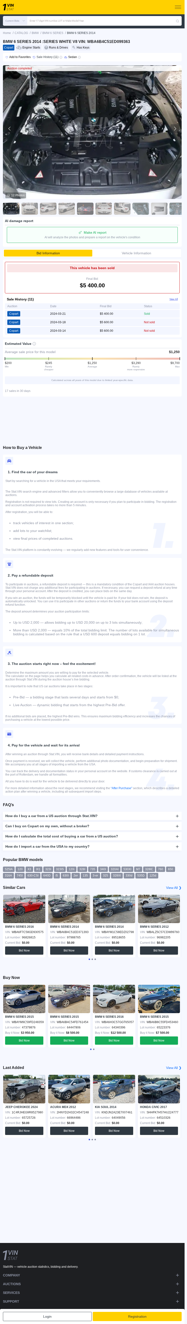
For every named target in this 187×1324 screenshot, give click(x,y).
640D (47, 875)
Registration (137, 1316)
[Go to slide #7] (122, 209)
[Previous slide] (9, 128)
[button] (15, 21)
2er (76, 875)
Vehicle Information (136, 253)
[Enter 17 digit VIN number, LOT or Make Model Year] (177, 21)
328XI (117, 875)
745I (20, 875)
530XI (127, 869)
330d (129, 875)
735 (92, 869)
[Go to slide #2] (29, 209)
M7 (138, 869)
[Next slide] (174, 128)
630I (66, 875)
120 (20, 869)
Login (47, 1316)
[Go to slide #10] (177, 209)
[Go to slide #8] (140, 209)
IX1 (38, 869)
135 (85, 875)
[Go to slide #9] (159, 209)
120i (72, 869)
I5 (57, 875)
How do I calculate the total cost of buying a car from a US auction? (61, 836)
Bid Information (48, 253)
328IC (149, 869)
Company (11, 1275)
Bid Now (24, 950)
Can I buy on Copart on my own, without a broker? (47, 826)
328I (82, 869)
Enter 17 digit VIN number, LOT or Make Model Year (57, 20)
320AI (115, 869)
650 (170, 869)
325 (105, 875)
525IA (9, 869)
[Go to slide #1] (11, 209)
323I (48, 869)
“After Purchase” (121, 788)
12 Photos (18, 195)
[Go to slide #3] (48, 209)
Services (11, 1293)
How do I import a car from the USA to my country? (47, 846)
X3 (29, 869)
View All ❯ (174, 888)
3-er (95, 875)
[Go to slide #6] (103, 209)
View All (173, 299)
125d (153, 875)
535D (141, 875)
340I (103, 869)
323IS (60, 869)
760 (160, 869)
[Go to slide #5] (85, 209)
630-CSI (33, 875)
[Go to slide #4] (66, 209)
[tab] (89, 959)
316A (8, 875)
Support (11, 1301)
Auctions (12, 1284)
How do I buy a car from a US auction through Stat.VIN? (51, 816)
